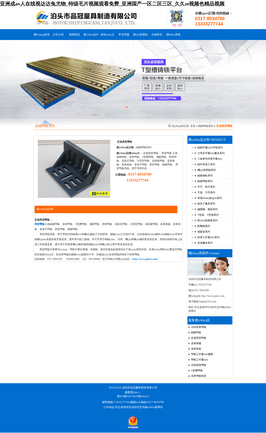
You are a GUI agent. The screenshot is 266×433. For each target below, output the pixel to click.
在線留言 (156, 34)
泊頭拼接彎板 (198, 365)
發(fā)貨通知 (140, 34)
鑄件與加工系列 (206, 164)
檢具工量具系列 (206, 203)
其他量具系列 (205, 243)
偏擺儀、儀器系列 (207, 209)
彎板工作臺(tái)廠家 (202, 354)
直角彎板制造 (198, 376)
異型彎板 (40, 224)
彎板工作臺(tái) (199, 359)
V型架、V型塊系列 (208, 215)
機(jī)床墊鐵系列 (206, 170)
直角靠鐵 (196, 343)
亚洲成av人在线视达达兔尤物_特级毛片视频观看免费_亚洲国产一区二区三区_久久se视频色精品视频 (112, 4)
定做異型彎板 (198, 338)
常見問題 (124, 34)
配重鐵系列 (203, 226)
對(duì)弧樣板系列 (207, 220)
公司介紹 (58, 34)
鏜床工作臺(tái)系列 (208, 237)
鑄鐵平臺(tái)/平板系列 (210, 147)
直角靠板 (196, 348)
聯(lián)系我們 (173, 36)
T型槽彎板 (197, 370)
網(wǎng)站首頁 (42, 36)
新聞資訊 (74, 34)
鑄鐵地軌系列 (205, 175)
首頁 (192, 126)
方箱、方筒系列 (206, 192)
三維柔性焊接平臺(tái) (209, 158)
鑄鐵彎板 (196, 332)
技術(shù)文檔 (108, 36)
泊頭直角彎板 (198, 327)
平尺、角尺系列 (206, 186)
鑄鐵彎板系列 (205, 126)
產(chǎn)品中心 (91, 36)
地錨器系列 (203, 231)
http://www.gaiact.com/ (145, 259)
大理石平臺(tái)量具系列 (211, 153)
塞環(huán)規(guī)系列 (209, 198)
